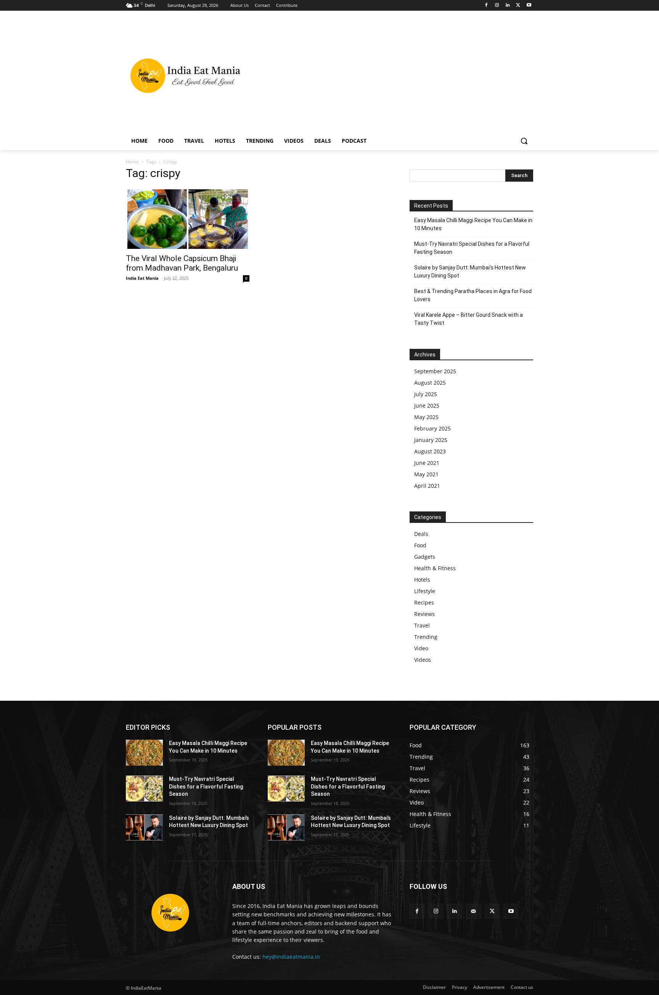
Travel (422, 625)
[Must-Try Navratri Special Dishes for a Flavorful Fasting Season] (144, 788)
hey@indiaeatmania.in (291, 956)
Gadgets (424, 556)
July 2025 (425, 394)
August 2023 (430, 451)
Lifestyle (424, 591)
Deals (421, 533)
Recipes (424, 602)
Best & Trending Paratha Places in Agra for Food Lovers (473, 295)
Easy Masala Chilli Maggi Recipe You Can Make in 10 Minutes (473, 224)
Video (421, 648)
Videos (422, 659)
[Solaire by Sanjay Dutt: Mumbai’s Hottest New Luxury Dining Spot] (144, 827)
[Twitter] (518, 5)
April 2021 (427, 485)
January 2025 (430, 439)
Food (420, 545)
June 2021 (426, 462)
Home (132, 161)
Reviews (424, 614)
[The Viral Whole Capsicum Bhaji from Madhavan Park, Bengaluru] (187, 218)
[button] (524, 141)
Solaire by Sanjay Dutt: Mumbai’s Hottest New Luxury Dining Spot (470, 271)
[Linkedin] (507, 5)
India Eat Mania (142, 278)
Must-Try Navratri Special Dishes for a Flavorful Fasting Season (471, 248)
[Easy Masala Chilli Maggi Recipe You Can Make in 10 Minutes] (144, 753)
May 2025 (426, 417)
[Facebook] (486, 5)
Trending (425, 636)
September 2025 (435, 371)
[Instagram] (497, 5)
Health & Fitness (435, 568)
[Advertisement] (390, 74)
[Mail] (473, 911)
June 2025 (426, 405)
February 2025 (432, 428)
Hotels (422, 579)
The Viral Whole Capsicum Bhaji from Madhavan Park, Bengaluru (182, 263)
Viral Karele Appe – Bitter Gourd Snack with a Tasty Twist (468, 319)
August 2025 (430, 382)
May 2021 (426, 474)
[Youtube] (528, 5)
